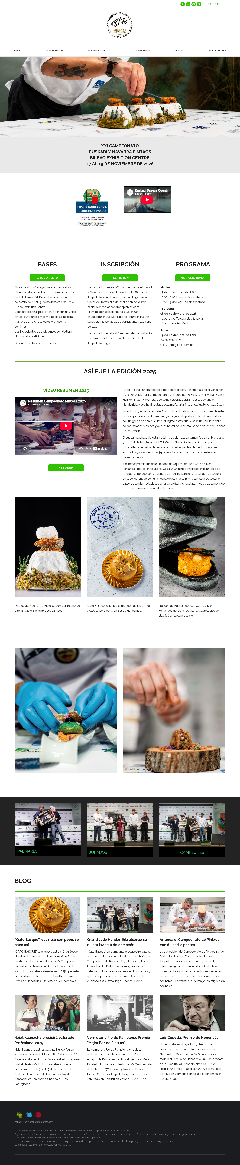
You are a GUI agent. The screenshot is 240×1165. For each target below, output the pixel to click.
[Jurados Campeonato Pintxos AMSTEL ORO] (120, 830)
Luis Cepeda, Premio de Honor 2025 (190, 1037)
